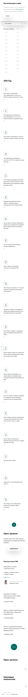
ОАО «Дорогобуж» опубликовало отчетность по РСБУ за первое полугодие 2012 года (14, 160)
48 (5, 524)
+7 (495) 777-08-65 (8, 574)
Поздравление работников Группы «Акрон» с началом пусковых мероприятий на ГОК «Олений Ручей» (14, 204)
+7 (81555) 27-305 (8, 634)
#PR (4, 207)
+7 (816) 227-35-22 (8, 601)
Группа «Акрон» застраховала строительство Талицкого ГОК (14, 268)
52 (22, 524)
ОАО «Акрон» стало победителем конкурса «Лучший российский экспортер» (14, 506)
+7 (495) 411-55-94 (13, 572)
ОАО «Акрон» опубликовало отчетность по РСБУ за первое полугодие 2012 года (14, 139)
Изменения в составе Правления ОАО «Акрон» (14, 484)
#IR (4, 99)
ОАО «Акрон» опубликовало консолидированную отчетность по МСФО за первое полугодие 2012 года (14, 96)
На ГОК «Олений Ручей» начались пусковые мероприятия (14, 247)
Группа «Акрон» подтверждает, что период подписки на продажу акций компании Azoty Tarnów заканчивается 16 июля (14, 376)
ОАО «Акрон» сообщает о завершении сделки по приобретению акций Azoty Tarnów (14, 333)
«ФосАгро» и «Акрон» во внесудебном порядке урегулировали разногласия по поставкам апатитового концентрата (14, 311)
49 (9, 524)
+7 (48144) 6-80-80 (8, 618)
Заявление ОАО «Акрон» (14, 463)
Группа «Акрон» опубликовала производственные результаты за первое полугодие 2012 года (14, 441)
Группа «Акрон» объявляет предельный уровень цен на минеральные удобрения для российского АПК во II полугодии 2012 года (14, 225)
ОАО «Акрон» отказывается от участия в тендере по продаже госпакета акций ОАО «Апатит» (14, 290)
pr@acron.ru (7, 577)
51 (18, 524)
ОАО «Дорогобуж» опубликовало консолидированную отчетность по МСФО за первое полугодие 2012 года (14, 117)
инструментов (19, 9)
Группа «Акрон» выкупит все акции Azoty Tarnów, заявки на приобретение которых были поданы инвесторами (14, 355)
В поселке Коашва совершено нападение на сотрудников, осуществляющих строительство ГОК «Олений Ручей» (14, 398)
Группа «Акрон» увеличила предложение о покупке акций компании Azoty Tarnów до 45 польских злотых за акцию (14, 419)
